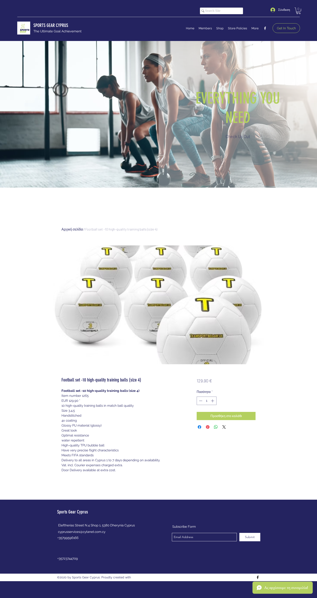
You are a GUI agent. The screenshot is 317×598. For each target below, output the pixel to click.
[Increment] (213, 401)
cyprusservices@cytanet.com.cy (81, 532)
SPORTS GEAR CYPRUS (50, 25)
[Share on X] (224, 427)
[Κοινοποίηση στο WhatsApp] (215, 427)
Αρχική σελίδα (72, 229)
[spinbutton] (206, 401)
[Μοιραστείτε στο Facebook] (199, 427)
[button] (298, 11)
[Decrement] (200, 401)
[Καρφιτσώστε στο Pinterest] (207, 427)
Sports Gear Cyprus (72, 512)
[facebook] (265, 28)
